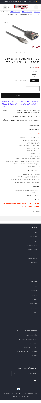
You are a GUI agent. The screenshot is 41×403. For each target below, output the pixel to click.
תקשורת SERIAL (27, 12)
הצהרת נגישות (32, 258)
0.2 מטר (34, 80)
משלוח (34, 73)
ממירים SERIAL (15, 12)
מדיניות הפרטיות (8, 393)
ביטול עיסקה (33, 262)
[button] (36, 7)
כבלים (35, 286)
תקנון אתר (34, 241)
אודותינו (34, 232)
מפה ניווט (34, 355)
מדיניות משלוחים (32, 245)
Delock (31, 393)
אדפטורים (34, 290)
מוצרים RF (34, 308)
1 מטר (25, 80)
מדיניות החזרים (18, 393)
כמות (38, 85)
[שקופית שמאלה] (25, 52)
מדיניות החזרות (32, 249)
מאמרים (34, 312)
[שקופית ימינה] (16, 52)
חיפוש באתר (33, 236)
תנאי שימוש (25, 396)
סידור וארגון (33, 304)
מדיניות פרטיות (32, 254)
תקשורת (37, 12)
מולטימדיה (34, 295)
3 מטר (17, 80)
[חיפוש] (9, 7)
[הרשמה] (14, 373)
